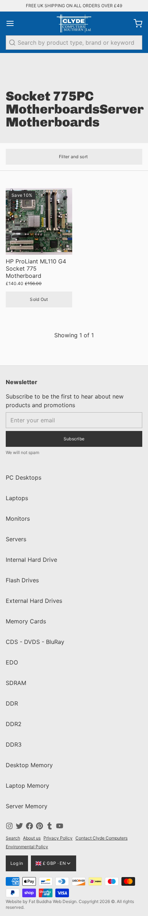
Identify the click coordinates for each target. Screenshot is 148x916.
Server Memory (26, 806)
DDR (12, 703)
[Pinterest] (39, 826)
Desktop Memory (29, 765)
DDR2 (14, 724)
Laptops (17, 498)
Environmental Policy (27, 846)
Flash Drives (22, 580)
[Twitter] (19, 826)
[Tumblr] (49, 826)
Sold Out (39, 299)
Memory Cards (26, 621)
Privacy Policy (58, 838)
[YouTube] (59, 826)
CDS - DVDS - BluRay (35, 641)
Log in (16, 863)
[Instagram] (9, 826)
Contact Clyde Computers (101, 838)
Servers (16, 539)
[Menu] (13, 23)
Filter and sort (73, 156)
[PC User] (74, 23)
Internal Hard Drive (31, 559)
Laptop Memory (27, 785)
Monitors (18, 518)
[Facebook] (29, 826)
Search (13, 838)
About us (32, 838)
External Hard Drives (34, 600)
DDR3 (14, 744)
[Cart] (135, 23)
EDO (12, 662)
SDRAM (16, 682)
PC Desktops (23, 477)
